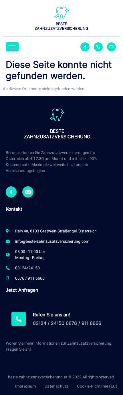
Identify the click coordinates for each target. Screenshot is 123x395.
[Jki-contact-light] (111, 46)
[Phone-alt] (98, 46)
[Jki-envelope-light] (27, 191)
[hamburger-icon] (12, 46)
